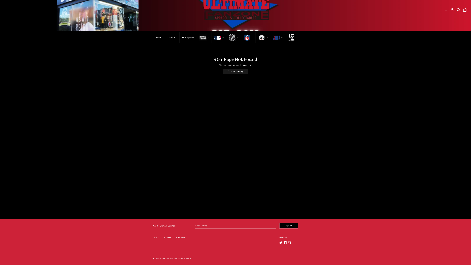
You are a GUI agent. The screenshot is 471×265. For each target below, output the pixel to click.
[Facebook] (285, 242)
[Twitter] (280, 242)
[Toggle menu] (446, 9)
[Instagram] (289, 242)
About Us (168, 237)
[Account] (452, 9)
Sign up (289, 225)
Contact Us (181, 237)
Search (156, 237)
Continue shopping (235, 71)
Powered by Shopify (184, 258)
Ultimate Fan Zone (171, 258)
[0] (464, 9)
